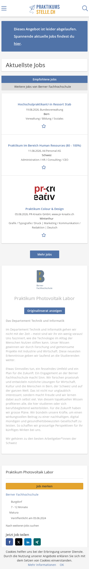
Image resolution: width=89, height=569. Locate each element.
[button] (81, 36)
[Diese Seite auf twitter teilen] (18, 542)
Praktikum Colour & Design (44, 209)
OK (62, 565)
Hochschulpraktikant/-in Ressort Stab (44, 104)
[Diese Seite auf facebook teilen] (9, 542)
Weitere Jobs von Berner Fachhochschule (42, 87)
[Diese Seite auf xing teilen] (37, 542)
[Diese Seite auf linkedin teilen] (27, 542)
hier (17, 43)
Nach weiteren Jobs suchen (22, 525)
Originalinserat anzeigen (44, 311)
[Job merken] (44, 126)
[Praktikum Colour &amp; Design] (44, 193)
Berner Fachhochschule (22, 494)
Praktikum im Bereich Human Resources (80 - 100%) (44, 145)
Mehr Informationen (42, 565)
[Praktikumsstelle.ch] (44, 8)
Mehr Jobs (44, 254)
